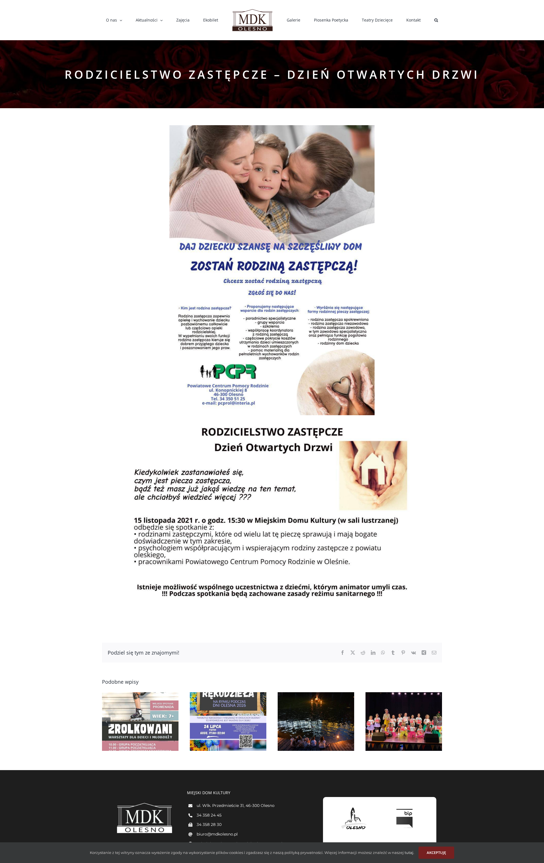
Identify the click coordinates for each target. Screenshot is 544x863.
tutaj (408, 852)
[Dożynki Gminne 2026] (140, 721)
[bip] (405, 807)
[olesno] (354, 807)
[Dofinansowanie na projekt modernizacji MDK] (404, 721)
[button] (403, 20)
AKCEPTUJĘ (436, 852)
